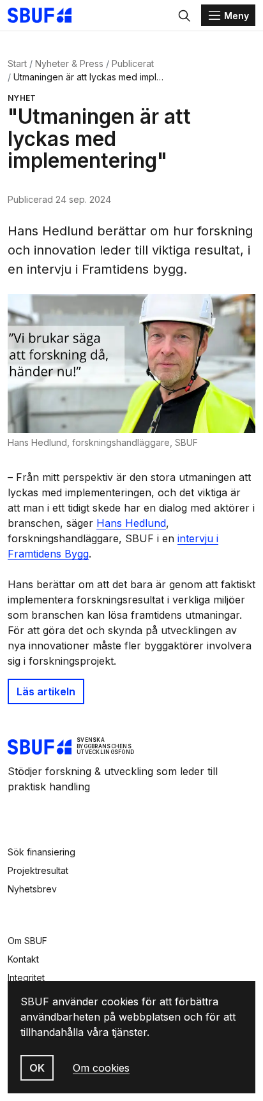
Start (17, 63)
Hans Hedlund (131, 523)
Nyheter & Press (69, 63)
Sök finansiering (41, 851)
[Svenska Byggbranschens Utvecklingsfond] (46, 15)
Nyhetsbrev (32, 888)
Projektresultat (38, 870)
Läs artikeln (46, 691)
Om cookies (101, 1067)
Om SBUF (27, 940)
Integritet (26, 977)
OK (37, 1067)
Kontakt (23, 959)
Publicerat (133, 63)
